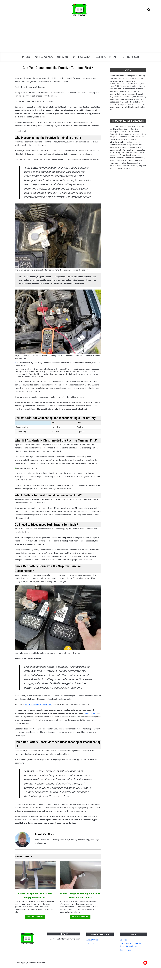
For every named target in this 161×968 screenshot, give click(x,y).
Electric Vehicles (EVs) (106, 57)
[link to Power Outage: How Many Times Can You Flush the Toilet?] (80, 875)
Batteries (26, 57)
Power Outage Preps (44, 57)
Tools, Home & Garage (81, 57)
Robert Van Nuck (44, 834)
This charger (90, 713)
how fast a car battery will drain (38, 705)
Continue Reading (35, 917)
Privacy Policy (126, 950)
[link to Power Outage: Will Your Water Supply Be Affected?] (35, 875)
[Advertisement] (80, 35)
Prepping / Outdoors (130, 57)
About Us (90, 944)
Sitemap (123, 940)
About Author (92, 940)
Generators (62, 57)
